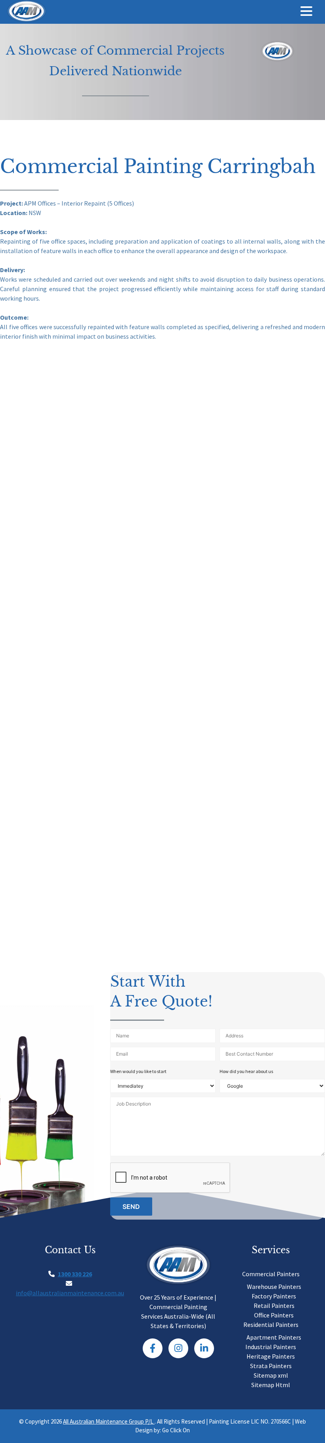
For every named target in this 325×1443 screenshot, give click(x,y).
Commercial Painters (271, 1274)
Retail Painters (274, 1306)
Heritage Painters (271, 1356)
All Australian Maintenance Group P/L (109, 1421)
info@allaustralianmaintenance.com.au (70, 1293)
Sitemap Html (270, 1385)
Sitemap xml (271, 1375)
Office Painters (274, 1315)
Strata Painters (271, 1366)
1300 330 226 (75, 1274)
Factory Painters (274, 1296)
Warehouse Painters (274, 1287)
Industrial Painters (270, 1347)
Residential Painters (270, 1325)
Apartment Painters (274, 1337)
